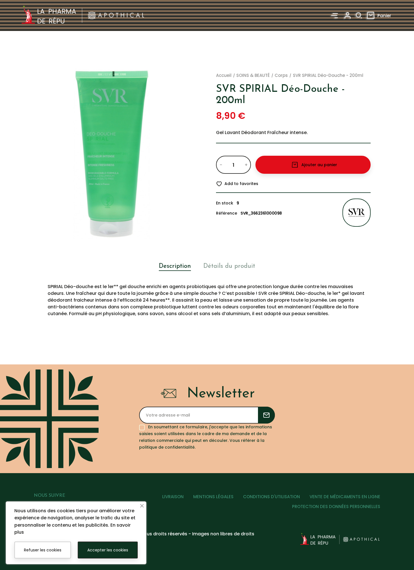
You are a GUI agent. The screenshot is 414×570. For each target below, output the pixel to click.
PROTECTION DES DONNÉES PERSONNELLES (336, 506)
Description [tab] (175, 266)
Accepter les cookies (107, 550)
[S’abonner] (266, 415)
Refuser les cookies (42, 550)
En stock (224, 203)
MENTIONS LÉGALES (213, 497)
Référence (226, 213)
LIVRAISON (173, 497)
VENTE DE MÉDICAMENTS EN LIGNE (345, 497)
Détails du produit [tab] (229, 266)
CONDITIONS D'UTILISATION (271, 497)
